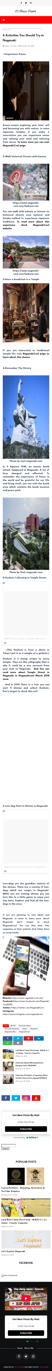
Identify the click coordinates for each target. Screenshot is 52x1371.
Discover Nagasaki (12, 1029)
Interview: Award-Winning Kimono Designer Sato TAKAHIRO (29, 1064)
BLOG (13, 1026)
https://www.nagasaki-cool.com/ (28, 998)
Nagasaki (33, 1029)
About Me (28, 1348)
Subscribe (26, 1129)
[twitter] (26, 3)
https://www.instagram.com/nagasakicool (23, 1014)
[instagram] (30, 3)
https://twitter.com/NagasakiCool (27, 1008)
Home (5, 28)
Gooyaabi (44, 1367)
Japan (24, 1029)
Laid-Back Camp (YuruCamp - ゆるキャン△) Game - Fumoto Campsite (32, 1052)
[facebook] (21, 3)
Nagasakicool (14, 28)
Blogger (18, 1367)
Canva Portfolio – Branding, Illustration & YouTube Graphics (23, 1189)
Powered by (19, 1137)
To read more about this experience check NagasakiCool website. (26, 225)
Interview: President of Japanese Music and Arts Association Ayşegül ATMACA (32, 1077)
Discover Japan (25, 1026)
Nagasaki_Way (10, 1032)
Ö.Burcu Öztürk (11, 46)
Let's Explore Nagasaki (13, 1251)
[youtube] (36, 1098)
